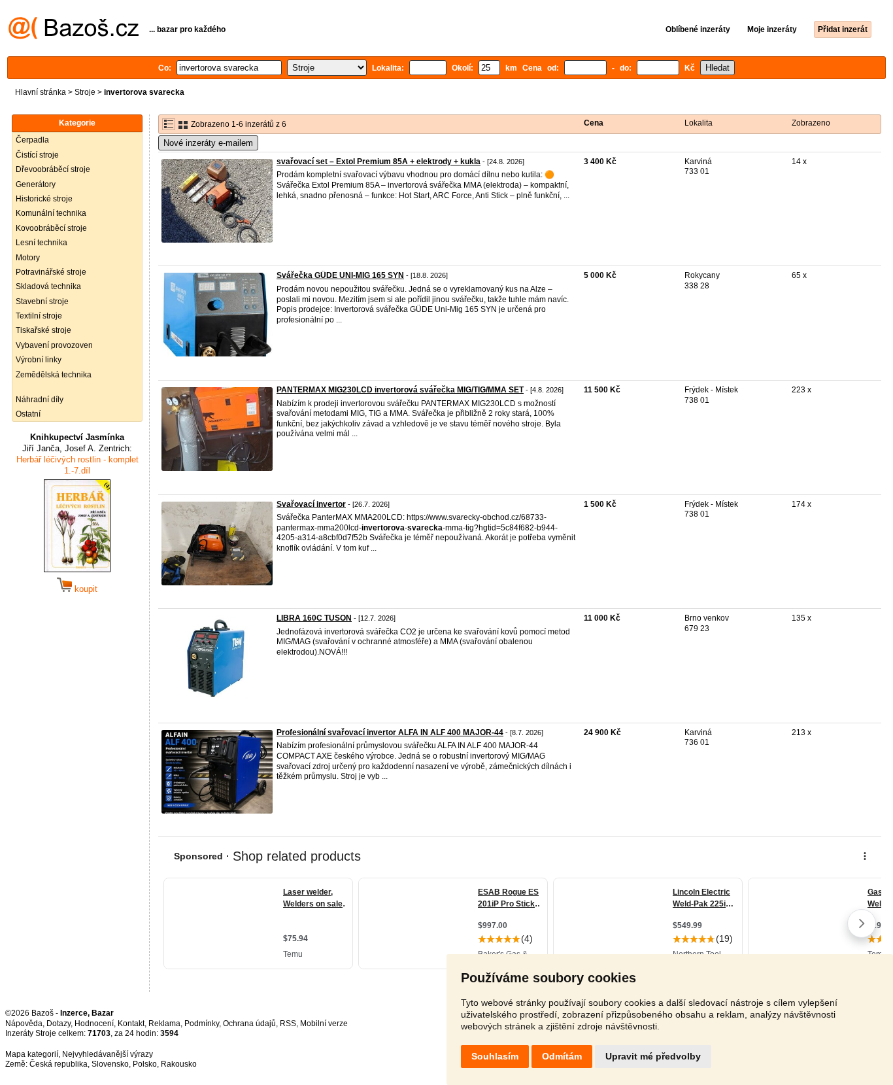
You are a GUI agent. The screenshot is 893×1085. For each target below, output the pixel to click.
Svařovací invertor (311, 504)
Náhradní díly (39, 399)
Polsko (145, 1064)
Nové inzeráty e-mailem (208, 143)
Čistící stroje (37, 155)
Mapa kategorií (31, 1054)
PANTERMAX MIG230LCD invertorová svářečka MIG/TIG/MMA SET (400, 389)
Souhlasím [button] (494, 1056)
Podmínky (201, 1023)
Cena (593, 123)
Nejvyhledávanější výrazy (107, 1054)
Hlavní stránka (40, 92)
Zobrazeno (811, 123)
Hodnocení (94, 1023)
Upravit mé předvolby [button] (653, 1056)
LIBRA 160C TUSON (314, 618)
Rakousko (179, 1064)
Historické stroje (44, 198)
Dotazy (58, 1023)
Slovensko (110, 1064)
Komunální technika (51, 213)
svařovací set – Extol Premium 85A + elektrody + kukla (378, 161)
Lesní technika (41, 242)
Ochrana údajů (249, 1023)
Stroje (85, 92)
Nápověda (23, 1023)
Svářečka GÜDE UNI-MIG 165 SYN (340, 275)
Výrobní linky (38, 359)
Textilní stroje (39, 315)
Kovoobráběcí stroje (51, 228)
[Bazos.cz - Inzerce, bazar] (73, 36)
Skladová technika (48, 286)
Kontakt (131, 1023)
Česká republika (58, 1064)
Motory (28, 257)
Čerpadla (32, 140)
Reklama (164, 1023)
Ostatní (28, 414)
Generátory (36, 184)
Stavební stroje (42, 301)
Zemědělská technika (54, 374)
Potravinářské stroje (51, 272)
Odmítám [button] (562, 1056)
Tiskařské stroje (43, 330)
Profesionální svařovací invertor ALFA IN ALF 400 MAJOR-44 (390, 732)
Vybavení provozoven (54, 345)
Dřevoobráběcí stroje (53, 169)
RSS (288, 1023)
